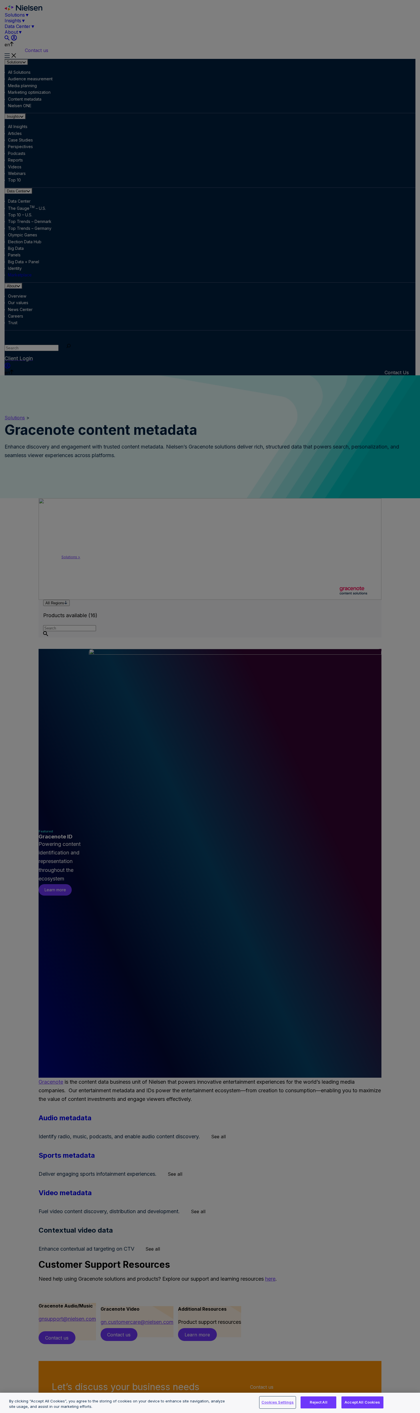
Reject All (318, 1402)
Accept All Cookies (362, 1402)
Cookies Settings (277, 1402)
